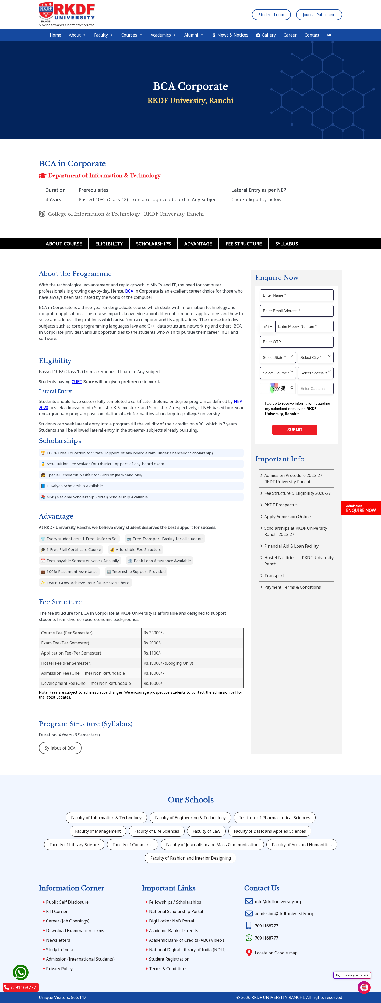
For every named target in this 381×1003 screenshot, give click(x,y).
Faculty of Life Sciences (156, 831)
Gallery (269, 35)
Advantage (198, 244)
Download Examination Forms (75, 930)
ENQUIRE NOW (361, 508)
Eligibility (109, 244)
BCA (129, 291)
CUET (77, 381)
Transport (274, 575)
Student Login (271, 14)
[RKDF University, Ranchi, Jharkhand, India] (84, 12)
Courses (129, 35)
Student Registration (169, 959)
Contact (312, 35)
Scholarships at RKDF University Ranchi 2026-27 (295, 531)
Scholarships (153, 244)
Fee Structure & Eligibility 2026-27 (297, 493)
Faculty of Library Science (74, 844)
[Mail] (329, 35)
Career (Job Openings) (67, 921)
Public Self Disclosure (67, 902)
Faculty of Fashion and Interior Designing (190, 858)
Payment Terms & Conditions (292, 587)
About (75, 35)
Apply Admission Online (287, 516)
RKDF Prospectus (281, 505)
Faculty (101, 35)
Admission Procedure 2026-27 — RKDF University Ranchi (296, 478)
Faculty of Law (206, 831)
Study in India (59, 950)
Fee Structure (243, 244)
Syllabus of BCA (60, 748)
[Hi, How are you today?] (364, 987)
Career (290, 35)
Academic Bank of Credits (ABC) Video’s (187, 940)
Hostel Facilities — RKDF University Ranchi (299, 561)
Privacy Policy (59, 968)
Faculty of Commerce (132, 844)
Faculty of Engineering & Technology (190, 817)
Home (55, 35)
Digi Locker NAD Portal (171, 921)
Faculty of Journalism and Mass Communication (212, 844)
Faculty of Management (98, 831)
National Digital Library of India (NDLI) (187, 950)
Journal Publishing (319, 14)
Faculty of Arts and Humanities (302, 844)
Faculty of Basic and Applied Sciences (270, 831)
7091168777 (23, 987)
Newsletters (58, 940)
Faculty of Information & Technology (106, 817)
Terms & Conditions (168, 968)
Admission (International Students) (80, 959)
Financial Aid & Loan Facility (291, 546)
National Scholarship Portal (176, 911)
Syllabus (286, 244)
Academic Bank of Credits (173, 930)
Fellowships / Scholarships (175, 902)
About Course (64, 244)
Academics (161, 35)
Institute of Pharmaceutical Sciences (274, 817)
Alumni (191, 35)
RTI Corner (57, 911)
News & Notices (232, 35)
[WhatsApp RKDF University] (21, 972)
